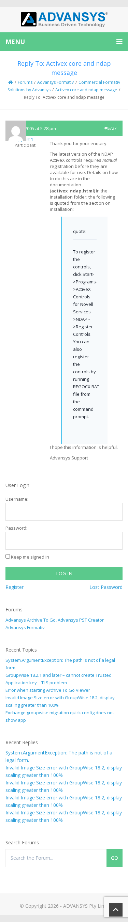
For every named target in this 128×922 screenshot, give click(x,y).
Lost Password (106, 587)
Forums (25, 82)
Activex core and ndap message (86, 90)
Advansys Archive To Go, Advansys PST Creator (54, 620)
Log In (64, 573)
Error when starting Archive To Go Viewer (47, 690)
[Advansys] (64, 19)
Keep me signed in (30, 557)
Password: (16, 528)
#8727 (110, 128)
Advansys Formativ (55, 82)
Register (14, 587)
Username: (16, 499)
